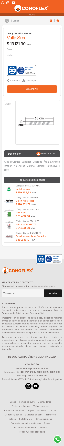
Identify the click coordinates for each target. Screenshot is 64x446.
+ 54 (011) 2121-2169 (25, 372)
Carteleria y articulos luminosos (26, 423)
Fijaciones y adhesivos (25, 427)
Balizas (12, 419)
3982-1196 (55, 372)
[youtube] (13, 3)
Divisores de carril (34, 414)
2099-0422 (42, 372)
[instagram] (7, 3)
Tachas (52, 410)
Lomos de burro (27, 402)
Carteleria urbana (43, 419)
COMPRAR (32, 89)
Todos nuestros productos (32, 432)
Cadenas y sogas (13, 414)
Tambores (51, 414)
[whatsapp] (2, 3)
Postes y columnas (21, 406)
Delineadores (44, 402)
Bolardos (41, 410)
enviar (53, 293)
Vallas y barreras (41, 406)
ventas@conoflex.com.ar (35, 368)
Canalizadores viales (14, 410)
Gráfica (43, 427)
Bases (47, 423)
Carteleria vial (25, 419)
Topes (31, 410)
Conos (13, 402)
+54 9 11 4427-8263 (37, 375)
